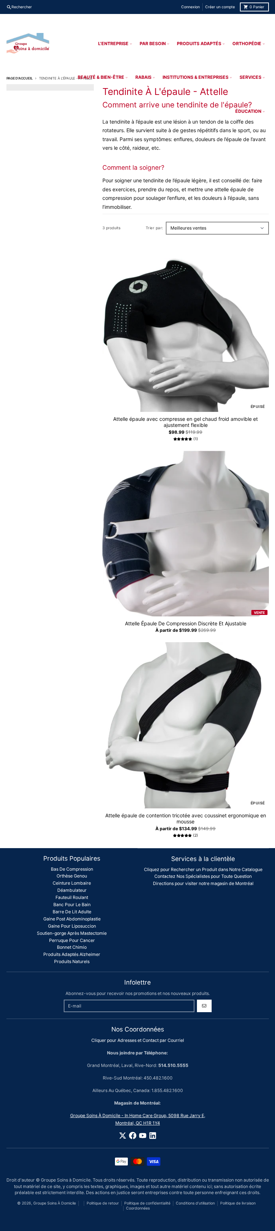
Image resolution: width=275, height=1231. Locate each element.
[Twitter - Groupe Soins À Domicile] (122, 1135)
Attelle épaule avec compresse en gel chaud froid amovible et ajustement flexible (185, 422)
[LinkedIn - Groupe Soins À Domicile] (152, 1135)
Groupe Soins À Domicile (54, 1203)
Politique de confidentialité (147, 1203)
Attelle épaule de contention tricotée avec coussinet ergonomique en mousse (185, 818)
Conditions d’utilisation (195, 1203)
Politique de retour (103, 1203)
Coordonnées (138, 1208)
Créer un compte (220, 7)
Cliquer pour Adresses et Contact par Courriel (137, 1040)
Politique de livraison (238, 1203)
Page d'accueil (19, 78)
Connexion (190, 7)
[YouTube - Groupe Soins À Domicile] (142, 1135)
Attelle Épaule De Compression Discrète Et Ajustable (185, 623)
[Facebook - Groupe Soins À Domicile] (132, 1135)
